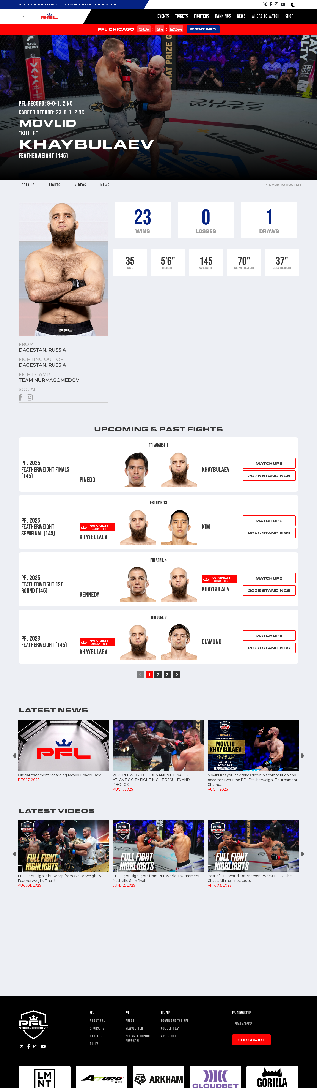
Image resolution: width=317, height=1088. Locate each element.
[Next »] (176, 674)
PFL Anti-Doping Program (138, 1038)
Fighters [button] (201, 16)
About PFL (97, 1020)
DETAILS (28, 185)
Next (302, 756)
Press (130, 1020)
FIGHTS (54, 185)
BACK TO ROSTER (284, 184)
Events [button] (163, 16)
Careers (96, 1036)
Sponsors (97, 1028)
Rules (94, 1044)
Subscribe (251, 1039)
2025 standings (269, 475)
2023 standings (269, 648)
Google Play (170, 1028)
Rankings (223, 16)
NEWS (105, 185)
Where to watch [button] (265, 16)
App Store (168, 1036)
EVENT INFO (203, 29)
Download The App (175, 1020)
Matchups (269, 463)
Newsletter (134, 1028)
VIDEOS (80, 185)
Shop (289, 16)
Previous (14, 756)
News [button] (241, 16)
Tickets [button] (181, 16)
